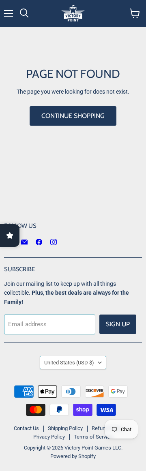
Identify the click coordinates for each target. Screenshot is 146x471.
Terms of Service (93, 437)
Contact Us (26, 428)
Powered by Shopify (73, 456)
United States (69, 363)
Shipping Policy (65, 428)
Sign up (118, 324)
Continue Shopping (73, 116)
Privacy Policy (49, 437)
